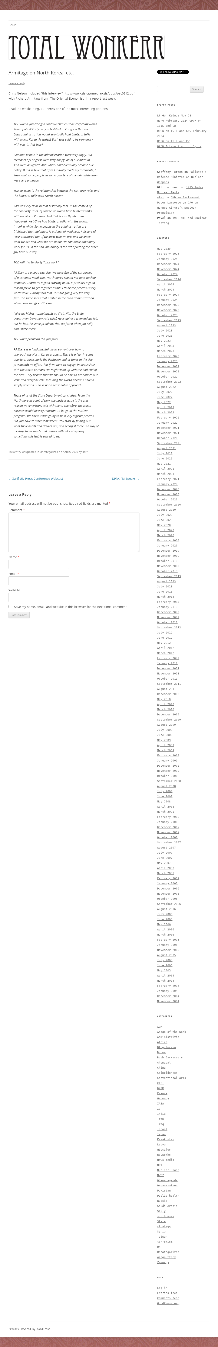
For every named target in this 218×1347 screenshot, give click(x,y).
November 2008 (168, 770)
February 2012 (168, 658)
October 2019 (167, 560)
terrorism (164, 1241)
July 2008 (164, 791)
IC (159, 1108)
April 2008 (165, 806)
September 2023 (169, 320)
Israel (162, 1129)
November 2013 (168, 566)
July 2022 (164, 392)
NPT (159, 1165)
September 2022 (169, 381)
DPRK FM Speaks (125, 479)
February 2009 (168, 755)
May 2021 (164, 463)
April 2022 (165, 407)
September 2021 (169, 443)
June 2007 (164, 857)
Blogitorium (166, 1047)
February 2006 (168, 939)
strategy (164, 1226)
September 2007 (169, 842)
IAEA (160, 1103)
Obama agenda (167, 1180)
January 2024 (167, 299)
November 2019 (168, 555)
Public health (168, 1195)
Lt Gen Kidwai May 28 (174, 115)
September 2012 (169, 627)
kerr (84, 452)
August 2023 (166, 325)
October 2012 (167, 622)
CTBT (160, 1083)
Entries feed (167, 1293)
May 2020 (164, 525)
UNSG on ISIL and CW (173, 141)
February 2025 (168, 253)
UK (159, 1246)
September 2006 (169, 903)
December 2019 (168, 550)
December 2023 (168, 305)
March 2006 (165, 934)
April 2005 (165, 975)
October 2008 (167, 775)
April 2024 (165, 284)
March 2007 (165, 873)
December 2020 (168, 489)
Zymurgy (163, 1262)
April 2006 (165, 929)
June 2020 (164, 520)
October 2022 (167, 376)
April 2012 (165, 648)
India (161, 1113)
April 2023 (165, 345)
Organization (167, 1185)
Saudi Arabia (167, 1206)
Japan (161, 1134)
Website (14, 590)
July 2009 (164, 729)
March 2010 (165, 709)
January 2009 (167, 760)
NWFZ (160, 1175)
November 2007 (168, 832)
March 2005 (165, 980)
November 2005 (168, 950)
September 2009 (169, 719)
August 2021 (166, 448)
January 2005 (167, 990)
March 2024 (165, 289)
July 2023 (164, 330)
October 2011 (167, 678)
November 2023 (168, 310)
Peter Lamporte (169, 202)
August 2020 (166, 509)
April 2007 (165, 868)
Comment (17, 510)
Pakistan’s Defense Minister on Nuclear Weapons (182, 177)
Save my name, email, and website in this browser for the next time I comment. (71, 607)
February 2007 (168, 878)
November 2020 (168, 494)
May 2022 (164, 402)
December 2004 (168, 996)
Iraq (160, 1124)
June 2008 (164, 796)
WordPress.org (168, 1303)
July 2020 (164, 514)
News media (165, 1159)
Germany (163, 1098)
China (161, 1067)
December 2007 (168, 827)
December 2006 (168, 888)
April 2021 (165, 468)
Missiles (164, 1149)
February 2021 (168, 479)
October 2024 (167, 274)
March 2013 (165, 596)
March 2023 (165, 351)
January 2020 (167, 545)
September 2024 (169, 279)
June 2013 (164, 591)
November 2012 (168, 617)
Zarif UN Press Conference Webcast (36, 479)
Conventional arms (171, 1078)
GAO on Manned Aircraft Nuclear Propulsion (177, 207)
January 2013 (167, 607)
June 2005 (164, 965)
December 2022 (168, 366)
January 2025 (167, 258)
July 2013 (164, 586)
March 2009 (165, 750)
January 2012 (167, 663)
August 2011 (166, 688)
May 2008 (164, 801)
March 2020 (165, 535)
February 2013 (168, 601)
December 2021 (168, 427)
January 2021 (167, 484)
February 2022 (168, 417)
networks (164, 1154)
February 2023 (168, 356)
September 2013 (169, 576)
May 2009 (164, 740)
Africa (162, 1042)
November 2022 (168, 371)
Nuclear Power (168, 1170)
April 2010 (165, 704)
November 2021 (168, 432)
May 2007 (164, 863)
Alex (160, 197)
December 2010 (168, 694)
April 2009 (165, 745)
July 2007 (164, 852)
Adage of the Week (171, 1031)
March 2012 (165, 653)
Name (14, 557)
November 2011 (168, 673)
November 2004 (168, 1001)
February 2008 (168, 816)
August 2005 (166, 955)
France (162, 1093)
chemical (164, 1062)
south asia (165, 1216)
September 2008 (169, 781)
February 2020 (168, 540)
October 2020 (167, 499)
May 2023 (164, 340)
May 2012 (164, 642)
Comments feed (168, 1298)
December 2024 (168, 264)
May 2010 (164, 699)
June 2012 (164, 637)
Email (14, 574)
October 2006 (167, 898)
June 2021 (164, 458)
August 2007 (166, 847)
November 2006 (168, 893)
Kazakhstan (165, 1139)
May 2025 (164, 248)
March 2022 (165, 412)
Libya (161, 1144)
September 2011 (169, 683)
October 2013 (167, 571)
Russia (162, 1200)
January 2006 (167, 944)
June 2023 (164, 335)
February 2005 (168, 985)
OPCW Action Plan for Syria (179, 146)
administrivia (168, 1037)
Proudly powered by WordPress (29, 1329)
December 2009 (168, 714)
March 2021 (165, 473)
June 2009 (164, 735)
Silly (161, 1211)
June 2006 (164, 919)
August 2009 (166, 724)
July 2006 (164, 914)
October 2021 (167, 438)
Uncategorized (49, 452)
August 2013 (166, 581)
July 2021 (164, 453)
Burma (161, 1052)
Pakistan (164, 1190)
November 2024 (168, 269)
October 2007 (167, 837)
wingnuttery (166, 1257)
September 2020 (169, 504)
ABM (159, 1026)
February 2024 (168, 294)
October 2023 (167, 315)
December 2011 (168, 668)
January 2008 (167, 822)
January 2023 (167, 361)
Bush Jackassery (170, 1057)
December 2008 (168, 765)
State (161, 1221)
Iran (160, 1118)
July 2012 (164, 632)
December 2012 (168, 612)
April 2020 (165, 530)
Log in (162, 1287)
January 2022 (167, 422)
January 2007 (167, 883)
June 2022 (164, 397)
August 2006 (166, 909)
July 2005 (164, 960)
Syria (161, 1231)
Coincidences (167, 1072)
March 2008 (165, 811)
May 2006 (164, 924)
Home (12, 25)
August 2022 (166, 386)
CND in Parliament (185, 197)
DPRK (160, 1088)
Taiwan (162, 1236)
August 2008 (166, 786)
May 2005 (164, 970)
